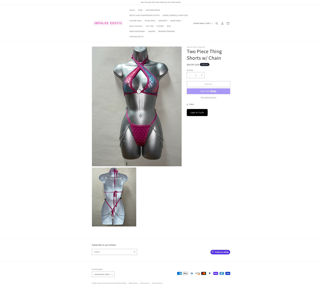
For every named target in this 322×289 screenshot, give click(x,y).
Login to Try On (197, 112)
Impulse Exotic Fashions (105, 283)
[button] (217, 23)
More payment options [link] (208, 97)
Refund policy (133, 283)
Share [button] (191, 104)
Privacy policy (145, 283)
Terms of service (157, 283)
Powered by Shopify (119, 283)
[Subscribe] (134, 252)
